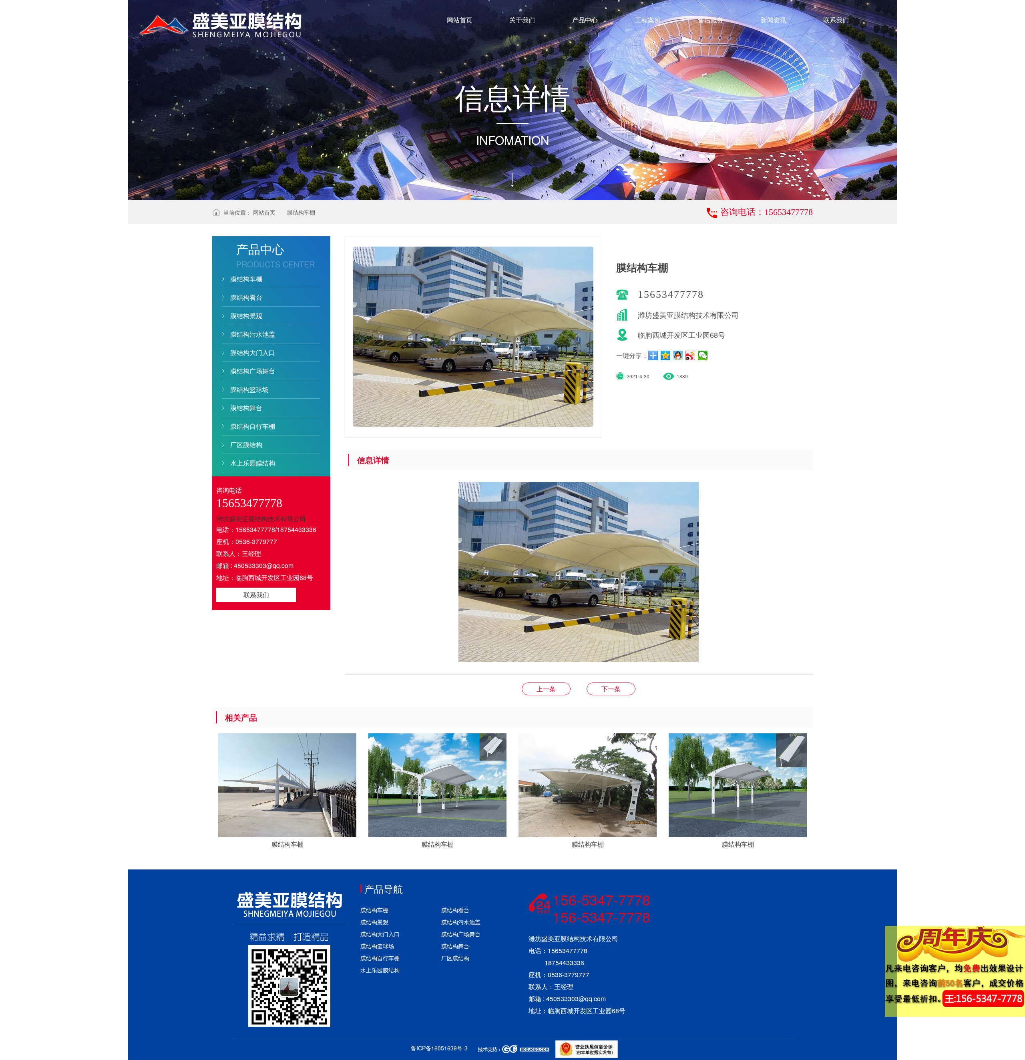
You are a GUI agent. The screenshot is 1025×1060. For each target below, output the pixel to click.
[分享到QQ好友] (678, 355)
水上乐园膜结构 (252, 463)
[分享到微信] (703, 355)
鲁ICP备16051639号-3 (439, 1048)
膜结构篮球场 (249, 389)
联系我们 (256, 594)
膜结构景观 (246, 315)
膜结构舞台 (246, 407)
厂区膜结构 (246, 444)
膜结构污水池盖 (252, 334)
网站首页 (264, 212)
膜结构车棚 (301, 212)
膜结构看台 (246, 297)
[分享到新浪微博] (690, 355)
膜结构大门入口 (252, 352)
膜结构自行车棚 (252, 426)
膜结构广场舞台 (252, 370)
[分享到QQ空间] (666, 355)
